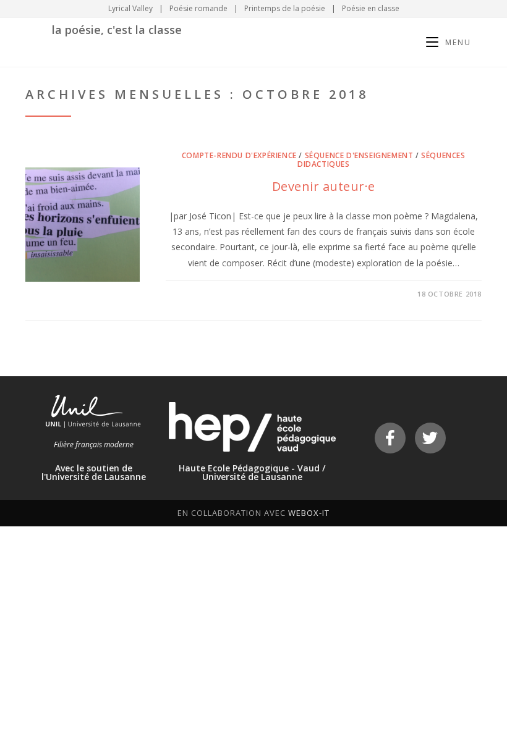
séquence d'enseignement (359, 155)
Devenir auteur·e (323, 186)
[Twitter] (430, 438)
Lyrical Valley (130, 8)
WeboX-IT (309, 512)
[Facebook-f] (390, 438)
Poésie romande (198, 8)
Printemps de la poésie (284, 8)
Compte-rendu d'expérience (239, 155)
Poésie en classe (370, 8)
